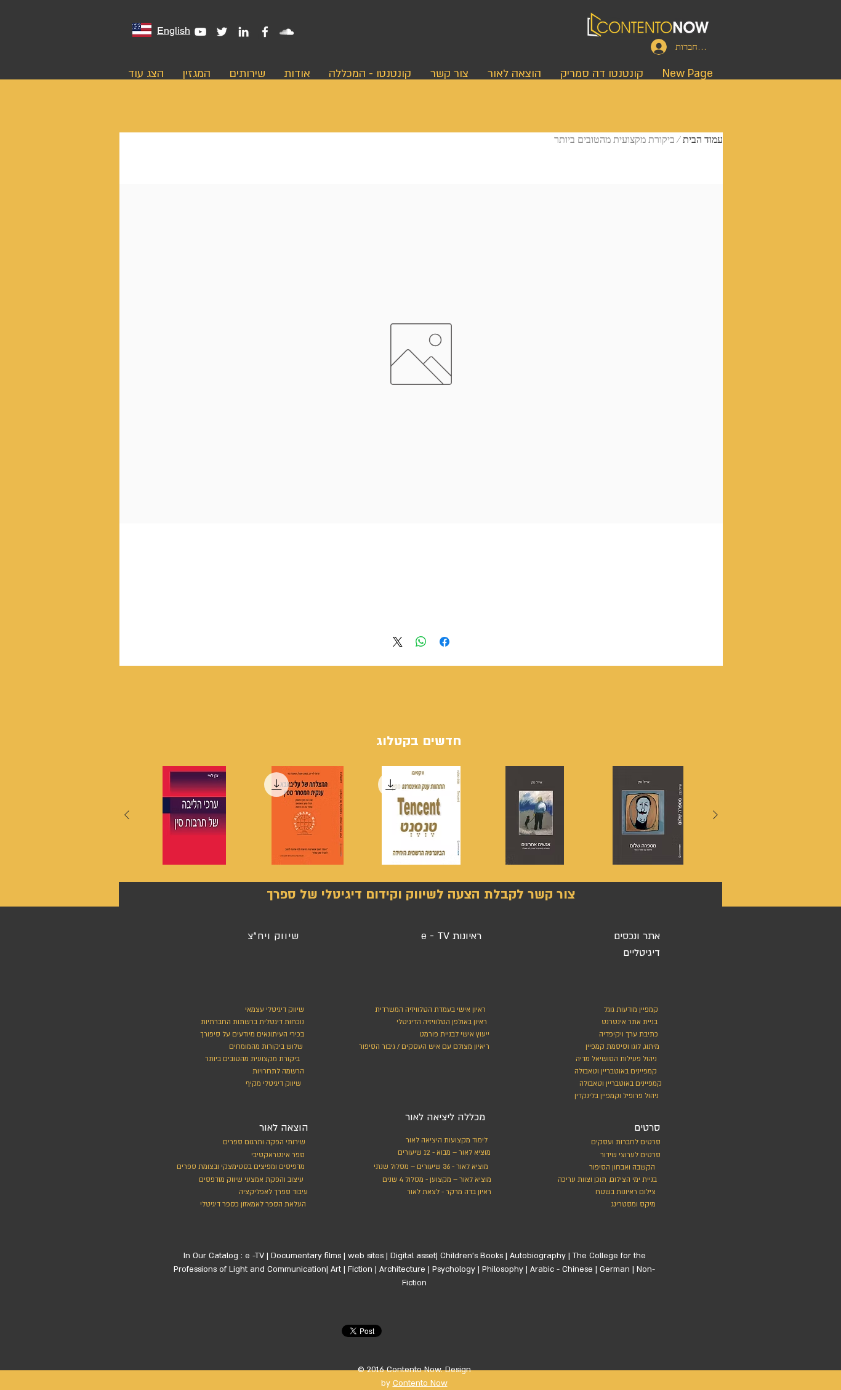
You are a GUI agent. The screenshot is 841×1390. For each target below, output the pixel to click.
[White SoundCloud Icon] (287, 32)
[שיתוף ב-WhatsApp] (421, 641)
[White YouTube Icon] (200, 32)
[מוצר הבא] (126, 814)
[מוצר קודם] (715, 814)
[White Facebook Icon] (265, 32)
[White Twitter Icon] (222, 32)
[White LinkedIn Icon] (243, 32)
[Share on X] (397, 641)
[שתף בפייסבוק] (444, 641)
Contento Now (420, 1383)
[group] (421, 818)
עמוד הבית (703, 140)
